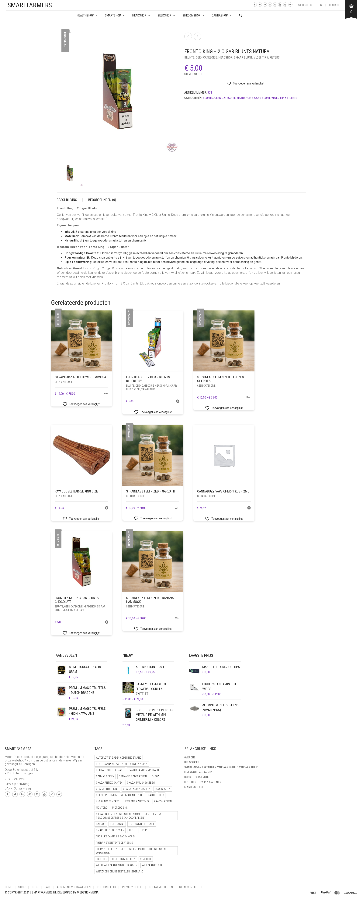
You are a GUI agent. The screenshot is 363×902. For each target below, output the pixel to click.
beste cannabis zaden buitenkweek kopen (121, 763)
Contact (334, 5)
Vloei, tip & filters (267, 57)
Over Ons (189, 757)
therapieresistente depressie (114, 842)
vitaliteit (145, 859)
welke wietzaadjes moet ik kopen (116, 865)
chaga (155, 776)
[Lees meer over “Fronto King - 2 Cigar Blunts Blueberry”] (177, 401)
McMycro (101, 807)
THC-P (143, 830)
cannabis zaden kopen (133, 776)
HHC (161, 795)
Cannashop (220, 15)
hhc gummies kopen (107, 801)
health (151, 795)
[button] (106, 508)
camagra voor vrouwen (144, 770)
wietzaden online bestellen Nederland (119, 871)
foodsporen (162, 788)
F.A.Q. (47, 887)
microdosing (120, 807)
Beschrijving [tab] (67, 200)
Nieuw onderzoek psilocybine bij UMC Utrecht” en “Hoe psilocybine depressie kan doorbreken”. (129, 815)
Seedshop (164, 15)
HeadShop (139, 15)
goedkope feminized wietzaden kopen (119, 795)
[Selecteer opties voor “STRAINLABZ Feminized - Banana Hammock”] (177, 618)
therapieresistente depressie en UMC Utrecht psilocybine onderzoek (131, 850)
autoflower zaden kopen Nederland (118, 757)
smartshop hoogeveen (110, 830)
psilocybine (117, 823)
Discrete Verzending (196, 777)
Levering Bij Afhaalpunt (199, 772)
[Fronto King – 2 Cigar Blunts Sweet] (197, 36)
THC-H (132, 830)
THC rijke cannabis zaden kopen (115, 836)
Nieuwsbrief (191, 762)
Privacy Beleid (132, 887)
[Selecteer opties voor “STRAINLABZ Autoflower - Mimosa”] (105, 394)
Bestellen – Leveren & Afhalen (202, 782)
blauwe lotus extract (110, 770)
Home (8, 887)
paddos (100, 823)
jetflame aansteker (136, 801)
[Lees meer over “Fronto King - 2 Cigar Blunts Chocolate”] (106, 622)
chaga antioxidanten (109, 782)
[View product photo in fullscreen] (172, 148)
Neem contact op (191, 887)
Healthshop (85, 15)
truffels (101, 859)
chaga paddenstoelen (136, 788)
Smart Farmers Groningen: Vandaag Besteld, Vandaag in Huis (221, 767)
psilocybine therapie (141, 823)
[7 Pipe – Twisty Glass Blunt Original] (188, 36)
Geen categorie (206, 57)
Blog (35, 887)
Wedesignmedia (88, 892)
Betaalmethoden (161, 887)
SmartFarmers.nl (44, 892)
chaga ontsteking (107, 788)
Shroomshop (191, 15)
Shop (22, 887)
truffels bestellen (123, 859)
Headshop (225, 57)
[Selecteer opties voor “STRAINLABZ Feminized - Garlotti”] (177, 508)
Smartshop (113, 15)
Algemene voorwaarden (74, 887)
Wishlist (303, 5)
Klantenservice (193, 787)
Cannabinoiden (105, 776)
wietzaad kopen (152, 865)
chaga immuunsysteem (141, 782)
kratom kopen (163, 801)
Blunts (189, 57)
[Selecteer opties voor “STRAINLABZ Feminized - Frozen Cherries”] (248, 398)
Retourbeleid (106, 887)
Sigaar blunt (243, 57)
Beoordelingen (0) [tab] (102, 200)
